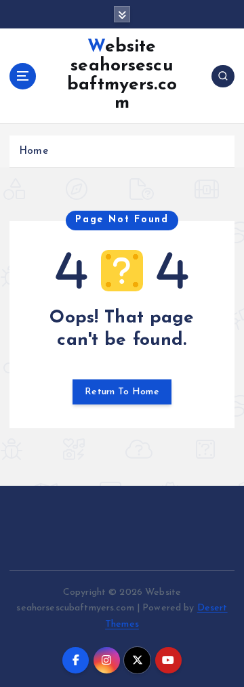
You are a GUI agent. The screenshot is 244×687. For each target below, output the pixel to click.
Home (33, 151)
